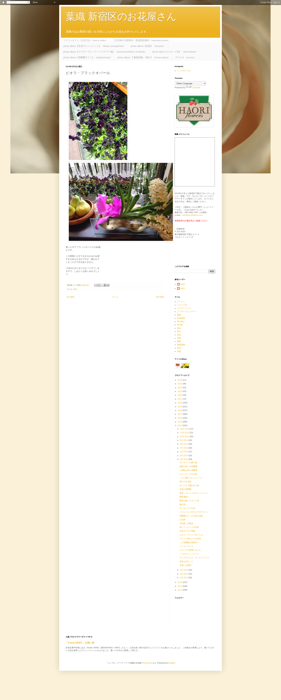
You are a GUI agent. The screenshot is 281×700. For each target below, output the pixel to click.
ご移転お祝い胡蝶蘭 (188, 470)
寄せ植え (181, 321)
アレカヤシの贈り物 (188, 462)
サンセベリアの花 (187, 508)
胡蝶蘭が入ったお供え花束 (191, 516)
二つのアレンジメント (189, 554)
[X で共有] (102, 285)
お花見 (182, 519)
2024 (180, 387)
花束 (179, 335)
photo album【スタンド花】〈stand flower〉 (175, 51)
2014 (180, 425)
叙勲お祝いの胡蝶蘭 (188, 466)
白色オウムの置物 (187, 531)
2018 (180, 410)
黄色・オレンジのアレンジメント (194, 493)
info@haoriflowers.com (192, 215)
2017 (180, 414)
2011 (180, 590)
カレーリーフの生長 (188, 474)
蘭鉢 (179, 341)
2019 (180, 407)
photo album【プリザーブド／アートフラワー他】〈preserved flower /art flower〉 (105, 51)
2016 (180, 418)
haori (182, 284)
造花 (179, 348)
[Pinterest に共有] (108, 285)
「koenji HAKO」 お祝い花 (80, 642)
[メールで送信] (95, 285)
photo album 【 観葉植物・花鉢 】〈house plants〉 (143, 57)
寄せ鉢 (180, 325)
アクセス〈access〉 (185, 57)
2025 (180, 384)
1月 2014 (184, 577)
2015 (180, 422)
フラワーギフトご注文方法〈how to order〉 (85, 40)
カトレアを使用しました (190, 550)
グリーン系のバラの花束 (190, 538)
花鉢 (75, 289)
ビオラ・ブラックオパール (191, 535)
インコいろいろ (186, 546)
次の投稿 (70, 297)
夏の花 (182, 504)
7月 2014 (184, 448)
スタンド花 (182, 305)
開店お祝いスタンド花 (189, 500)
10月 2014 (185, 436)
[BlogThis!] (98, 285)
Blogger (171, 663)
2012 (180, 586)
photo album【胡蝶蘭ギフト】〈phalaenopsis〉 (88, 57)
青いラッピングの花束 (189, 527)
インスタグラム (184, 71)
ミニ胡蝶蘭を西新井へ (189, 542)
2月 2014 (184, 574)
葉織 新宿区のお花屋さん (121, 16)
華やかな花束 (185, 481)
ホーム (115, 297)
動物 (179, 315)
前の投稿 (160, 297)
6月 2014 (184, 452)
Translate (196, 87)
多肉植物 (181, 318)
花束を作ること (186, 561)
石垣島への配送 (186, 523)
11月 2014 (185, 433)
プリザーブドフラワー (187, 311)
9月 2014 (184, 440)
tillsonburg (147, 663)
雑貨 (179, 351)
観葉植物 (181, 345)
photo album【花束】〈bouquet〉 (148, 46)
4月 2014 (184, 459)
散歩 (179, 328)
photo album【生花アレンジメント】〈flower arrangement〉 (94, 46)
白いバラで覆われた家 (189, 485)
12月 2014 (185, 429)
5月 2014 (184, 455)
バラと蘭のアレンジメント (191, 478)
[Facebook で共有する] (105, 285)
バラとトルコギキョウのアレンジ (194, 512)
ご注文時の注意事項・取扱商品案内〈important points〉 (141, 40)
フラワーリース (184, 308)
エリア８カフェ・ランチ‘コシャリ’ (195, 557)
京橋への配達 (185, 565)
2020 (180, 403)
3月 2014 (184, 570)
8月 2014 (184, 444)
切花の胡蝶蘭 (185, 489)
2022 (180, 395)
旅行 (179, 331)
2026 (180, 380)
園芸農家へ (184, 497)
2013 (180, 582)
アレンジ (181, 302)
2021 (180, 399)
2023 (180, 391)
